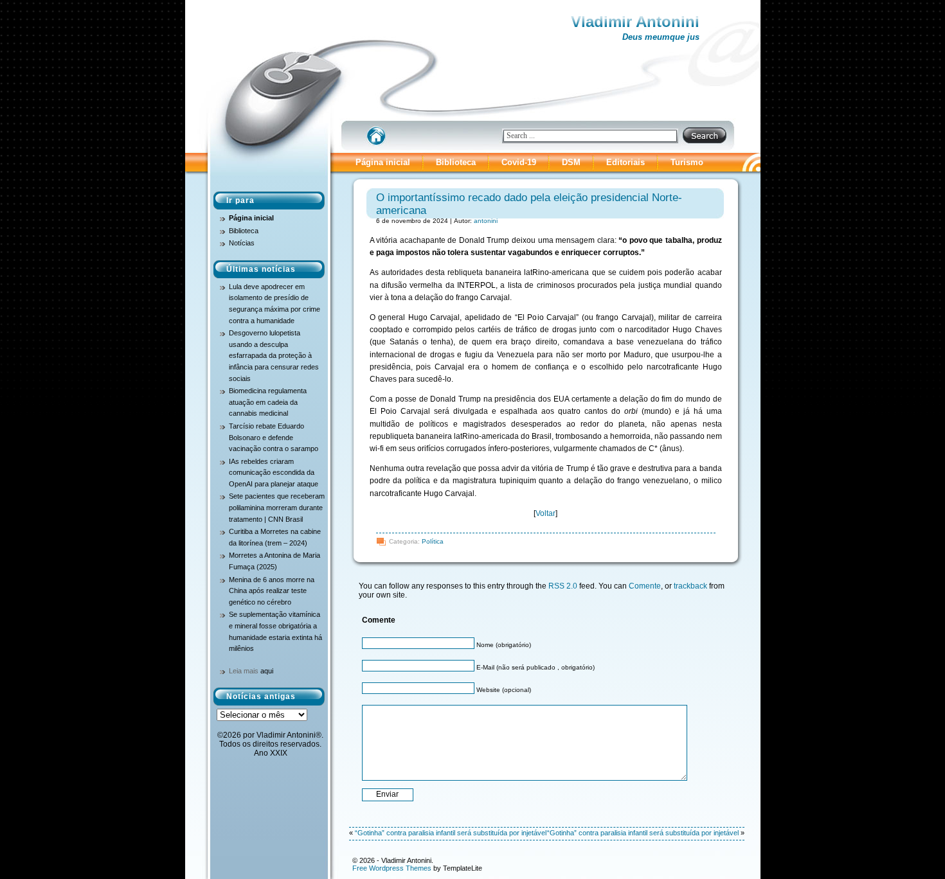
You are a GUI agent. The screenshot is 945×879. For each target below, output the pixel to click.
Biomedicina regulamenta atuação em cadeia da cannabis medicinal (268, 402)
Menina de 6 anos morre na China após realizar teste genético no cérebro (271, 591)
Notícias (242, 243)
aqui (266, 671)
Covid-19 (518, 162)
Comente (645, 586)
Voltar (545, 513)
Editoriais (625, 162)
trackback (690, 586)
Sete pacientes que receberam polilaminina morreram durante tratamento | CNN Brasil (277, 507)
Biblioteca (456, 162)
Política (433, 541)
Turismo (686, 162)
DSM (571, 162)
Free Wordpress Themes (391, 868)
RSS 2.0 (562, 586)
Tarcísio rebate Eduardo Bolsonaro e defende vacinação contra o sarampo (273, 437)
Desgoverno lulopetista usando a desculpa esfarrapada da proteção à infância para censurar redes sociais (274, 355)
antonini (486, 220)
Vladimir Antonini (635, 21)
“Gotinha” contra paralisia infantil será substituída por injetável (450, 833)
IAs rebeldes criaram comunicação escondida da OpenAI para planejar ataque (273, 472)
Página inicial (383, 162)
